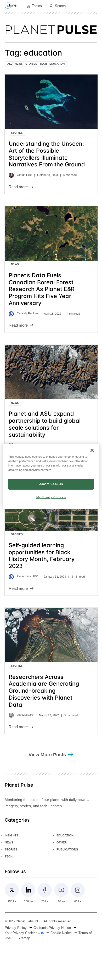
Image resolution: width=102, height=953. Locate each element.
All (9, 63)
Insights (11, 835)
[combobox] (76, 6)
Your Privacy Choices (21, 933)
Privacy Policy (16, 928)
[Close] (92, 450)
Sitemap (24, 938)
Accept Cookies (51, 483)
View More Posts (47, 754)
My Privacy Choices (51, 497)
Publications (67, 849)
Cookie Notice (61, 933)
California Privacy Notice (52, 928)
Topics (37, 6)
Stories (31, 63)
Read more (18, 187)
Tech (43, 63)
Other (61, 842)
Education (57, 63)
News (19, 63)
